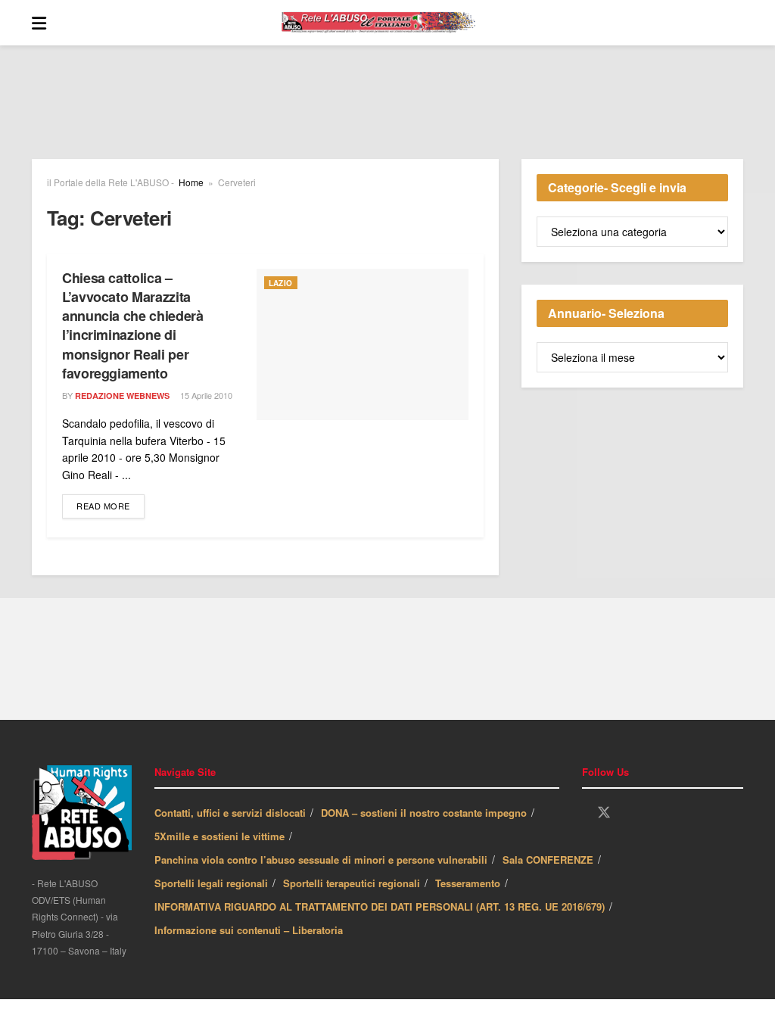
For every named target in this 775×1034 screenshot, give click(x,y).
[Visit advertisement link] (387, 113)
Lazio (281, 283)
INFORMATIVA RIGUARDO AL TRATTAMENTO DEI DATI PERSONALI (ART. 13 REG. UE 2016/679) (379, 906)
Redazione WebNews (122, 395)
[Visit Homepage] (395, 22)
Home (191, 182)
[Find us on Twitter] (604, 812)
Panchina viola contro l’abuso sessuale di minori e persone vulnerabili (320, 859)
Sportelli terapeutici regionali (351, 883)
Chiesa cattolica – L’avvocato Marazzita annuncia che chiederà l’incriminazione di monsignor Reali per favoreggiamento (132, 325)
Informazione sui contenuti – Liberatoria (248, 930)
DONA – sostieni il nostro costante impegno (424, 812)
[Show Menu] (39, 22)
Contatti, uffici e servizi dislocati (230, 812)
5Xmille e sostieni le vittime (219, 836)
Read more (110, 505)
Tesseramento (467, 883)
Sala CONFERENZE (548, 859)
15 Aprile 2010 (205, 395)
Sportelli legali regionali (211, 883)
